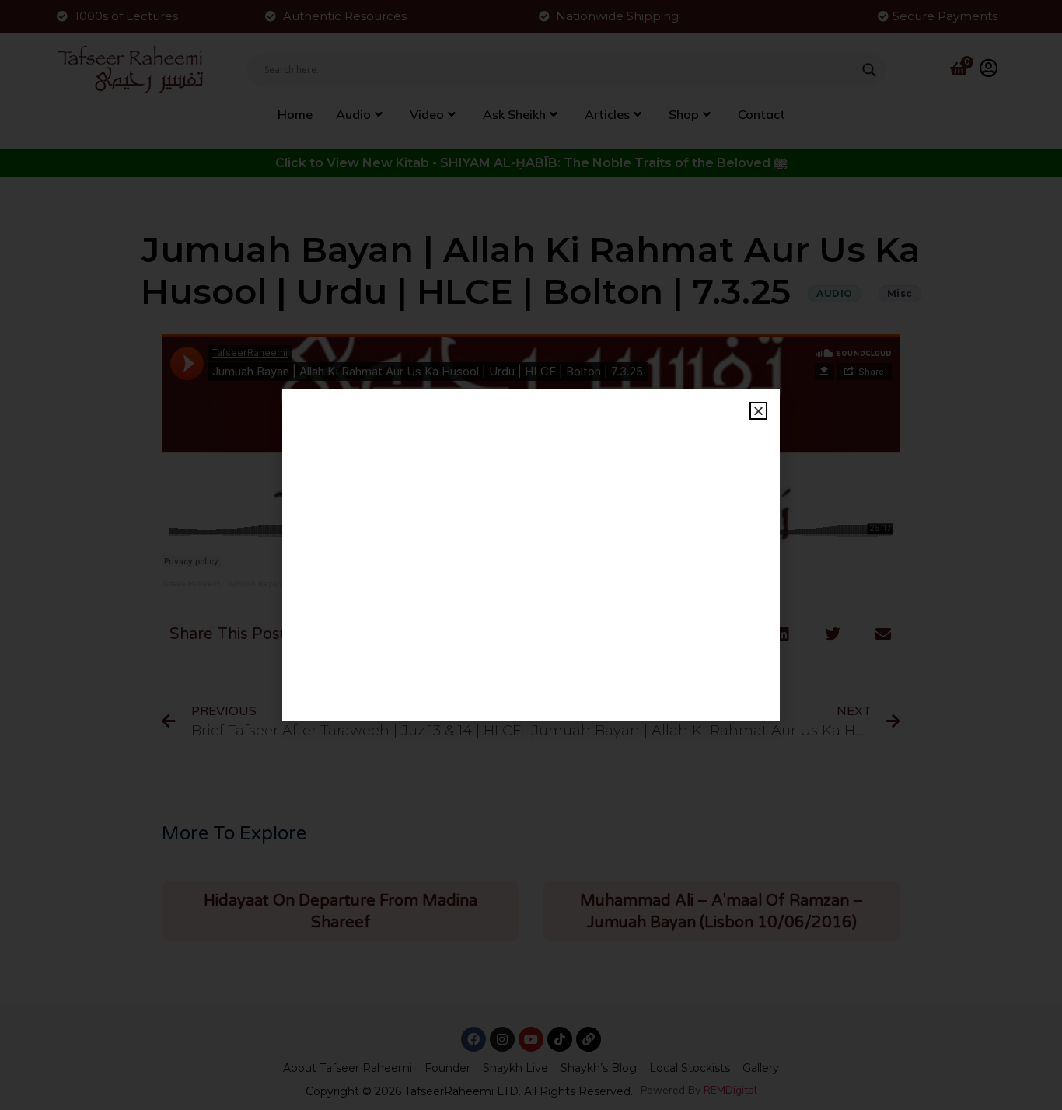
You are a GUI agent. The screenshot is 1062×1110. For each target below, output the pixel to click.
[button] (758, 411)
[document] (531, 555)
